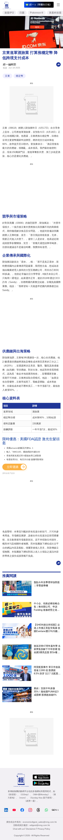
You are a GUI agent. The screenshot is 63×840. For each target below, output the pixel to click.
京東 (7, 76)
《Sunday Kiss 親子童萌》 (41, 798)
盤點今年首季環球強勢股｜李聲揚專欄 (47, 584)
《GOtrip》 (24, 794)
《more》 (22, 798)
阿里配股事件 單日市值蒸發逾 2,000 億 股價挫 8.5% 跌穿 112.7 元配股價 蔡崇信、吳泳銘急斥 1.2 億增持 (47, 670)
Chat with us (18, 829)
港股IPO (9, 12)
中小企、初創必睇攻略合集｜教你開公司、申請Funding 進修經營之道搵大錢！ (47, 607)
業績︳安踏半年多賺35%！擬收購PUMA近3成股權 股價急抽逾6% (46, 691)
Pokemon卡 (37, 12)
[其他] (58, 64)
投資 (5, 68)
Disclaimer (31, 829)
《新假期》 (12, 794)
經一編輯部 (9, 64)
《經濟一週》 (30, 801)
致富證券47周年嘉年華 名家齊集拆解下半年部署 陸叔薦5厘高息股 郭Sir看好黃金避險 (47, 649)
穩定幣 (19, 76)
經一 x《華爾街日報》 (40, 4)
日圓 (21, 12)
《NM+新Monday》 (41, 794)
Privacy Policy (44, 829)
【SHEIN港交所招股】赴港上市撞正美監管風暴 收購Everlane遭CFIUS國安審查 (47, 628)
